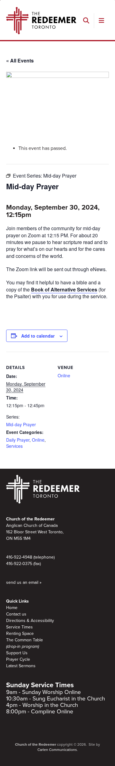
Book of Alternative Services (64, 289)
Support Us (17, 653)
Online (38, 440)
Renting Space (20, 633)
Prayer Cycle (18, 659)
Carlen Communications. (57, 750)
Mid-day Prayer (21, 424)
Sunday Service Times (40, 685)
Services (14, 446)
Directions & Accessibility (30, 620)
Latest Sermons (21, 665)
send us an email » (23, 582)
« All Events (20, 60)
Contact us (16, 614)
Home (11, 607)
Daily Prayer (17, 440)
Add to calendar (38, 336)
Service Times (19, 627)
